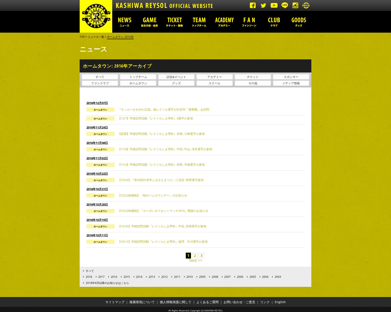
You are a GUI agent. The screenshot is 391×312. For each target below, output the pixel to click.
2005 (253, 276)
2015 (127, 276)
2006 (240, 276)
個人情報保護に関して (175, 302)
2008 (215, 276)
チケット (253, 77)
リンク (265, 302)
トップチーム (199, 22)
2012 (164, 276)
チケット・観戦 (174, 22)
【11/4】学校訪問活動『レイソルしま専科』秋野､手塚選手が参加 (161, 164)
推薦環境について (142, 302)
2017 (101, 276)
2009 (202, 276)
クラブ (274, 22)
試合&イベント (176, 77)
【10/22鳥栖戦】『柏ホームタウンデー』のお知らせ (152, 195)
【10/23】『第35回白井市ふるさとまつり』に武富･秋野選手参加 (161, 180)
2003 (278, 276)
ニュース (124, 22)
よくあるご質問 (207, 302)
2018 (89, 276)
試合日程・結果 (149, 22)
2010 (189, 276)
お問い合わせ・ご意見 (239, 302)
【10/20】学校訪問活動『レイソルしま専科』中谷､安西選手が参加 (162, 226)
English (280, 302)
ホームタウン (138, 83)
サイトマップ (114, 302)
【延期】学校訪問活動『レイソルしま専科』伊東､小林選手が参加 (161, 134)
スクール (214, 83)
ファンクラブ (100, 83)
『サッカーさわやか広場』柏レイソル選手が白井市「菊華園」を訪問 (163, 109)
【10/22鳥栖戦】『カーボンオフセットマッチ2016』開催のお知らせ (163, 211)
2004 (265, 276)
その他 (252, 83)
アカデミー (224, 22)
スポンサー (291, 77)
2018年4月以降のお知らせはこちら (107, 283)
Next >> (195, 260)
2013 (152, 276)
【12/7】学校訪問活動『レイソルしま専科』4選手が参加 (155, 118)
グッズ (298, 22)
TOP (82, 37)
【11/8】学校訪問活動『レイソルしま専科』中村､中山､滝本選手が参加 (165, 149)
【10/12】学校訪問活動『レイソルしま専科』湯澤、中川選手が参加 (163, 241)
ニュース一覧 (96, 37)
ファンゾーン (249, 22)
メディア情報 (291, 83)
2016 (114, 276)
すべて (99, 77)
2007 (227, 276)
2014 (139, 276)
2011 (177, 276)
